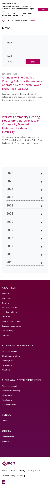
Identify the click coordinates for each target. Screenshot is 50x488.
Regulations (7, 365)
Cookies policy (8, 475)
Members (6, 370)
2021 (10, 213)
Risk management (9, 351)
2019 (10, 230)
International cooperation (12, 321)
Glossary (21, 470)
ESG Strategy (7, 330)
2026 (10, 173)
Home (10, 20)
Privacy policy (34, 470)
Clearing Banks (8, 360)
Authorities (6, 298)
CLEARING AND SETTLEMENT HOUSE (22, 380)
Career (12, 470)
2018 (10, 238)
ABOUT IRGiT (9, 287)
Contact (5, 420)
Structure (6, 316)
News (17, 20)
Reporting (6, 335)
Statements (7, 441)
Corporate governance (11, 326)
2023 (10, 197)
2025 (10, 181)
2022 (10, 205)
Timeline (5, 303)
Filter (32, 61)
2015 (10, 262)
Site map (21, 475)
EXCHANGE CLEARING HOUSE (17, 345)
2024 (10, 189)
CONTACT (7, 414)
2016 (10, 254)
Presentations (8, 436)
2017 (10, 246)
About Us (6, 293)
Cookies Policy (17, 15)
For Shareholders (9, 312)
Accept (43, 9)
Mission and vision (10, 307)
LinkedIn (4, 482)
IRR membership (9, 404)
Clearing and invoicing (11, 356)
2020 (10, 222)
